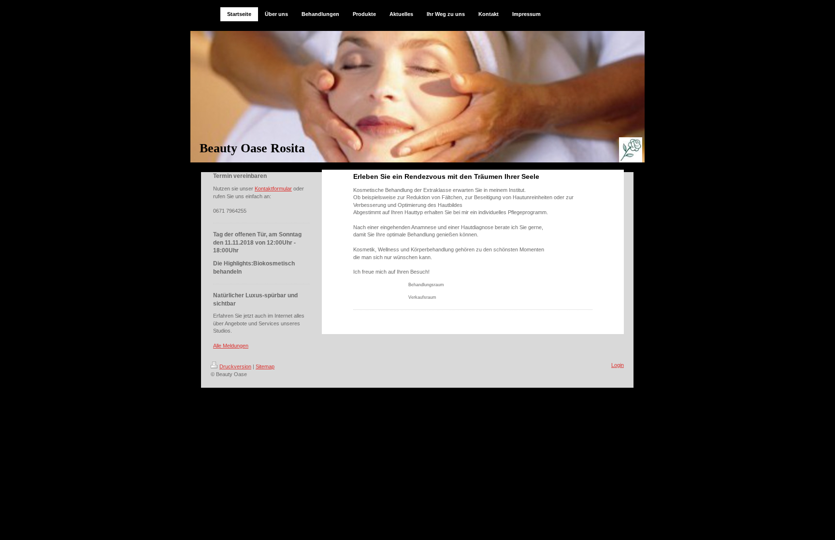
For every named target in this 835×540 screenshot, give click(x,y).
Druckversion (235, 366)
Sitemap (265, 366)
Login (617, 365)
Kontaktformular (273, 188)
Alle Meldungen (230, 346)
